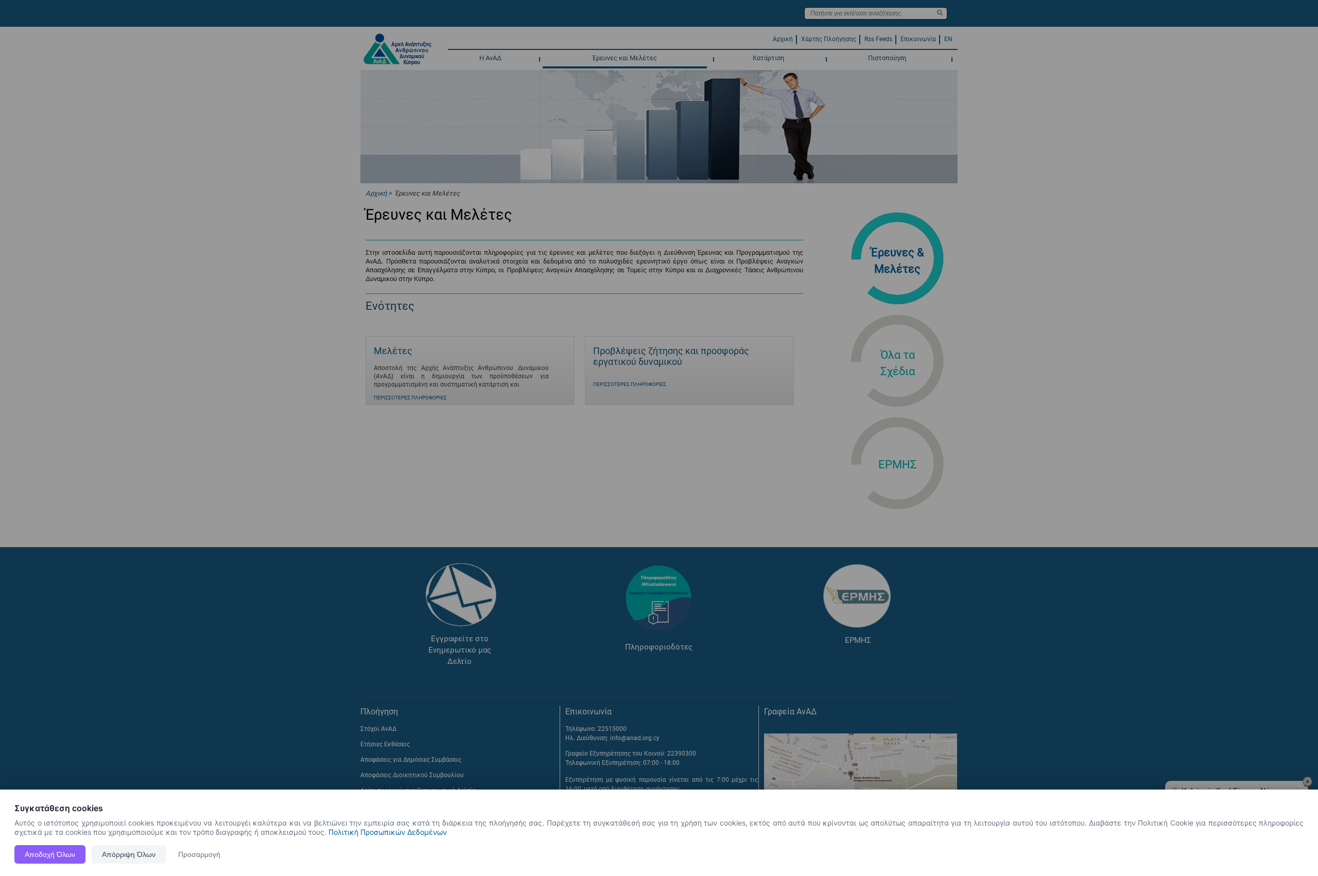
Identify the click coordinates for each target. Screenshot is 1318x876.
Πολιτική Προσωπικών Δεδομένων (387, 832)
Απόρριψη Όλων (128, 854)
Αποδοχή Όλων (50, 854)
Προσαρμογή (199, 854)
